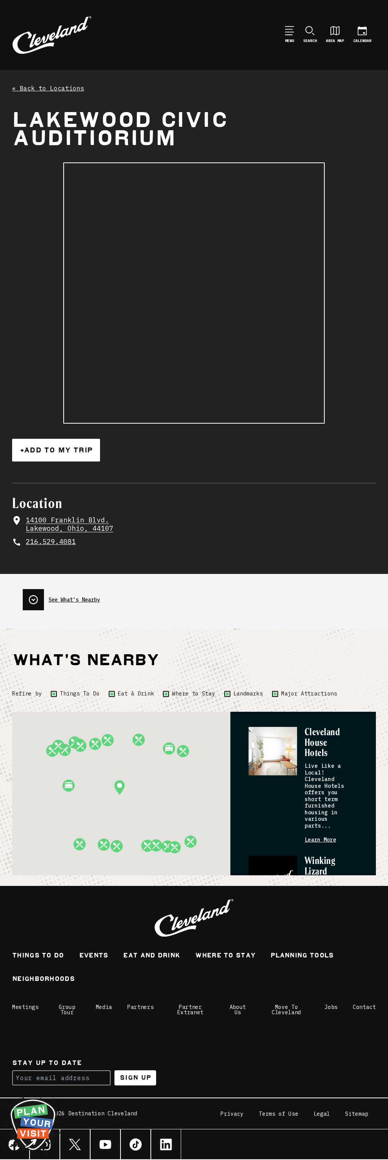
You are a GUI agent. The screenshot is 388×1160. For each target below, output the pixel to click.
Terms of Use (278, 1113)
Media (104, 1007)
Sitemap (356, 1113)
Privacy (232, 1113)
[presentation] (61, 596)
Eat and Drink (151, 956)
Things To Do (79, 693)
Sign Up (135, 1078)
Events (93, 956)
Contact (364, 1007)
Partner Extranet (190, 1010)
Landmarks (248, 693)
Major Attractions (309, 693)
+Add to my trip (56, 450)
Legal (322, 1113)
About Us (238, 1010)
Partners (140, 1007)
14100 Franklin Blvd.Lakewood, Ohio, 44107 (69, 524)
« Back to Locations (48, 88)
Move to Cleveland (286, 1010)
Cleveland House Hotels (322, 743)
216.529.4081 (51, 542)
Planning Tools (302, 956)
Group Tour (67, 1010)
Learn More (320, 840)
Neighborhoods (43, 979)
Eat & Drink (136, 693)
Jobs (331, 1007)
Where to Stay (193, 693)
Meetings (25, 1007)
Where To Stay (225, 956)
